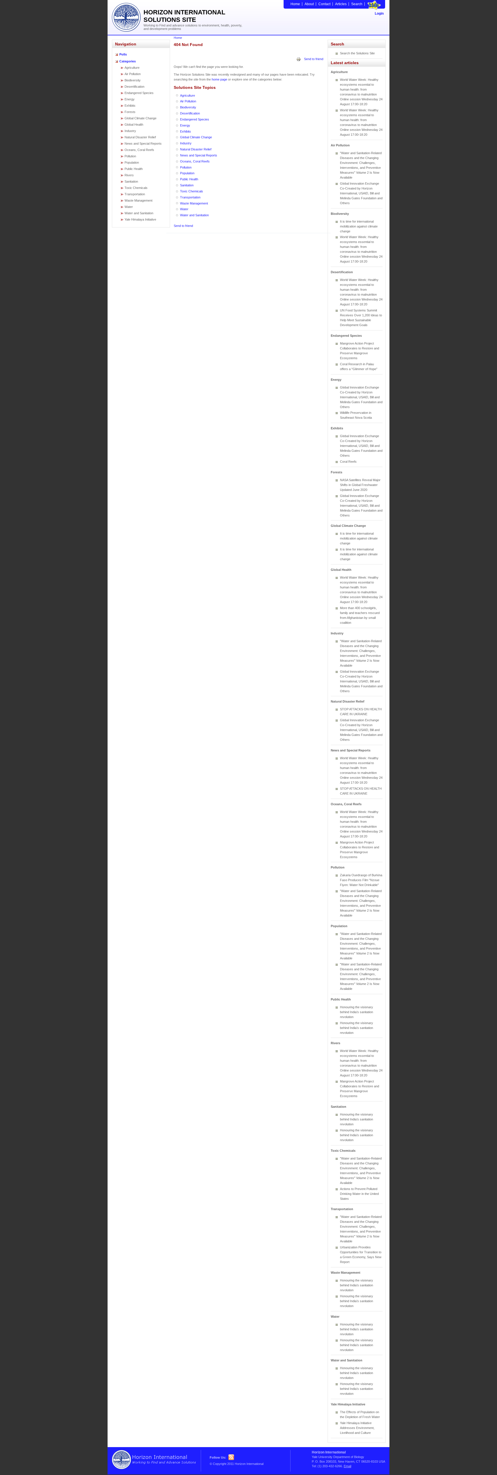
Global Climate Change (140, 118)
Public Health (134, 169)
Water (129, 206)
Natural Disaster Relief (140, 137)
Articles (341, 4)
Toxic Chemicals (136, 188)
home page (219, 79)
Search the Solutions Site (357, 53)
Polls (123, 54)
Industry (130, 131)
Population (132, 162)
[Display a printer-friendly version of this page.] (298, 59)
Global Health (134, 124)
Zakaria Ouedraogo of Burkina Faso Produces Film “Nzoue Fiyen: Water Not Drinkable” (361, 880)
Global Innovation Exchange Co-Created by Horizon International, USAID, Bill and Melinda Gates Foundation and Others (361, 193)
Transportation (135, 194)
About (309, 4)
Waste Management (138, 200)
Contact (324, 4)
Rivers (129, 175)
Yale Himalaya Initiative (140, 219)
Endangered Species (139, 93)
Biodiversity (133, 80)
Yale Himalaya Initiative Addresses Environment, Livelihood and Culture (357, 1427)
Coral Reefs (348, 461)
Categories (127, 61)
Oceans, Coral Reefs (139, 150)
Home (295, 4)
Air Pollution (133, 74)
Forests (130, 112)
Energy (130, 99)
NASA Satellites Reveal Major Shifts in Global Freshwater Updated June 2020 (360, 484)
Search (356, 4)
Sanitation (131, 181)
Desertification (134, 86)
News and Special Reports (143, 143)
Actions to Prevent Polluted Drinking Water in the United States (359, 1193)
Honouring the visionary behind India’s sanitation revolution (356, 1012)
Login (379, 14)
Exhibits (130, 105)
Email (347, 1466)
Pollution (130, 156)
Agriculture (132, 67)
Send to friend (313, 59)
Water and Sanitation (139, 213)
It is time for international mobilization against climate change (359, 226)
